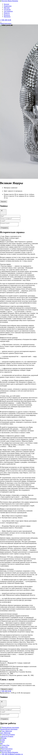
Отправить (4, 228)
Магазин (7, 7)
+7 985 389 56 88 (5, 20)
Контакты (7, 16)
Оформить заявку (6, 689)
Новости (7, 13)
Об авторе (7, 9)
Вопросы (7, 15)
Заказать (3, 201)
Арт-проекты (8, 11)
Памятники (7, 6)
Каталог (6, 4)
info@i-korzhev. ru (17, 754)
